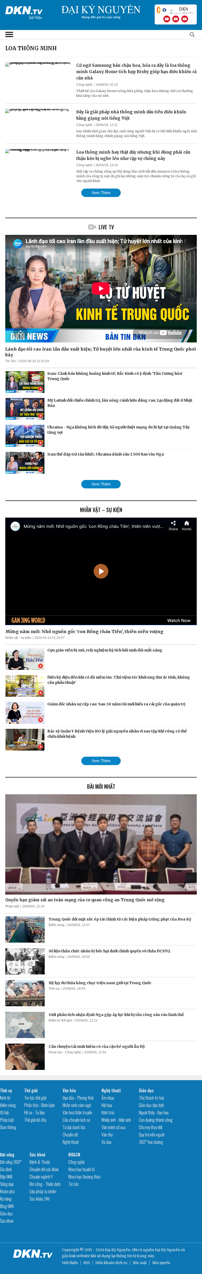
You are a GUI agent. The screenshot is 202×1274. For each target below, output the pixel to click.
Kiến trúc (108, 1112)
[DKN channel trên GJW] (181, 10)
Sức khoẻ (6, 1221)
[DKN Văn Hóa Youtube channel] (184, 19)
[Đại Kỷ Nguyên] (24, 9)
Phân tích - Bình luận (39, 1105)
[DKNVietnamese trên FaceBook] (164, 10)
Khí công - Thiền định (44, 1184)
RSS (86, 1263)
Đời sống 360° (11, 1162)
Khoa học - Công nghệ (65, 1052)
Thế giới (31, 1090)
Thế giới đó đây (35, 1120)
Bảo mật (140, 1263)
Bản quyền (161, 1263)
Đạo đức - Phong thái (78, 1098)
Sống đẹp (7, 1184)
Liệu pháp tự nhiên (42, 1191)
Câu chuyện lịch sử (76, 1120)
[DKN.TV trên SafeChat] (158, 10)
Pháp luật (12, 906)
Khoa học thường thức (84, 1177)
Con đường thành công (156, 1120)
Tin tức (73, 1184)
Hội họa (107, 1105)
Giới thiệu (70, 1263)
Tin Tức (10, 361)
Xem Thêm (101, 192)
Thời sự (54, 988)
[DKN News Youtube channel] (166, 19)
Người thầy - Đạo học (154, 1112)
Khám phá (7, 1191)
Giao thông (8, 1127)
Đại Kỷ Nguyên (167, 1250)
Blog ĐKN (7, 1206)
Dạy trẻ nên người (151, 1134)
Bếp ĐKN (6, 1177)
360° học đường (151, 1142)
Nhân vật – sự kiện (101, 510)
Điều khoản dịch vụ (111, 1263)
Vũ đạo (107, 1142)
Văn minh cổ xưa (113, 1127)
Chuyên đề (70, 1134)
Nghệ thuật (71, 1142)
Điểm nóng (56, 925)
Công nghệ (84, 85)
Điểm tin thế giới (60, 1020)
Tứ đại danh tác (74, 1127)
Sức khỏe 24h (39, 1199)
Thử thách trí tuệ (151, 1098)
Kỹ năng (6, 1199)
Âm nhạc (108, 1098)
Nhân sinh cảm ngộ (77, 1105)
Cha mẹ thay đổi (150, 1127)
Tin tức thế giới (35, 1098)
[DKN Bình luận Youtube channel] (175, 19)
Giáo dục (146, 1090)
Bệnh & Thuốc (39, 1162)
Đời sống (7, 1154)
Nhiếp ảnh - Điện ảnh (116, 1120)
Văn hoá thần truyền (77, 1112)
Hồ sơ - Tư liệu (34, 1112)
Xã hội (4, 1112)
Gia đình (6, 1169)
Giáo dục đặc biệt (151, 1105)
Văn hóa (69, 1090)
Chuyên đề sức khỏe (44, 1169)
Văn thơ (107, 1134)
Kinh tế (5, 1098)
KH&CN (74, 1154)
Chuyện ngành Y (41, 1177)
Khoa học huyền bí (81, 1169)
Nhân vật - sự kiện (18, 638)
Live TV (106, 227)
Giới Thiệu (35, 17)
